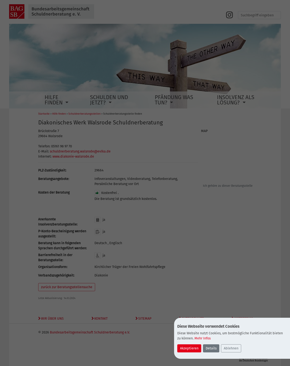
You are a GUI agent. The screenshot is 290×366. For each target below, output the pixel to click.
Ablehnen (231, 348)
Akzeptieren (189, 348)
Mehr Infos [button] (202, 338)
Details (211, 348)
